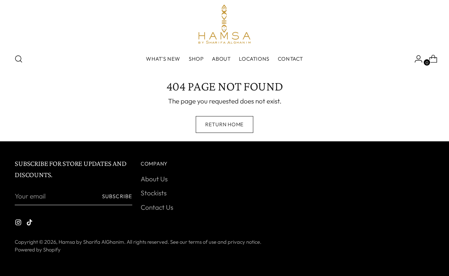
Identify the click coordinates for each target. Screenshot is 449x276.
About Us (154, 179)
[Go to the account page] (416, 59)
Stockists (154, 193)
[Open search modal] (19, 59)
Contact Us (157, 207)
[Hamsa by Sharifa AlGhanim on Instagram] (19, 223)
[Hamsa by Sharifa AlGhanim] (224, 24)
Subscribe (117, 196)
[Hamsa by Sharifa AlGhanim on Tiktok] (30, 223)
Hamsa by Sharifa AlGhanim (91, 241)
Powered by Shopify (38, 249)
